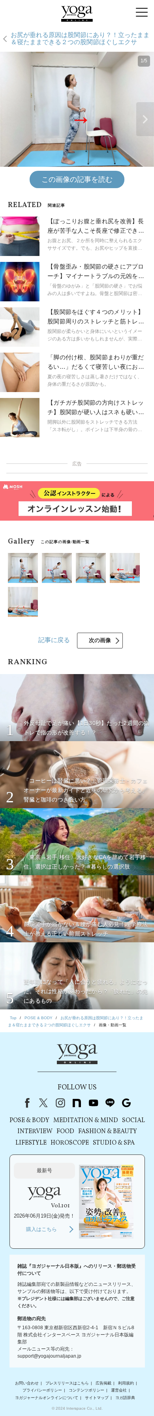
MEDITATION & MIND (85, 1120)
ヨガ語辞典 (125, 1397)
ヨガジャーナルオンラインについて (46, 1397)
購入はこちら (41, 1229)
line (110, 1103)
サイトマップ (97, 1397)
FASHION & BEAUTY (107, 1131)
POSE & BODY (29, 1120)
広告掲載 (103, 1383)
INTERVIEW (35, 1131)
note (76, 1103)
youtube (93, 1103)
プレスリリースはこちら (67, 1383)
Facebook (26, 1103)
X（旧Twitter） (43, 1103)
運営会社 (119, 1390)
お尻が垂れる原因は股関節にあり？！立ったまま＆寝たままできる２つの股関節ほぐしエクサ (80, 38)
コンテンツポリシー (86, 1390)
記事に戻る (54, 640)
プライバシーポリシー (42, 1390)
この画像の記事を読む (77, 179)
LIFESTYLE (31, 1143)
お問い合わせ (27, 1383)
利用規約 (126, 1383)
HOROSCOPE (70, 1143)
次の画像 (100, 640)
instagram (60, 1103)
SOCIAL (133, 1120)
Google (126, 1103)
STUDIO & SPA (114, 1143)
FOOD (65, 1131)
